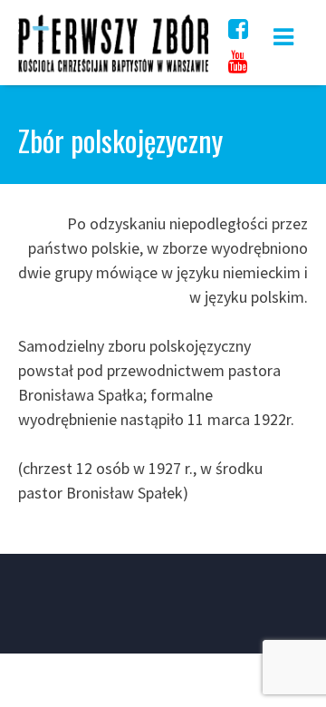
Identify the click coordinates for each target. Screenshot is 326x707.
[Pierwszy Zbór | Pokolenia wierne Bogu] (113, 71)
